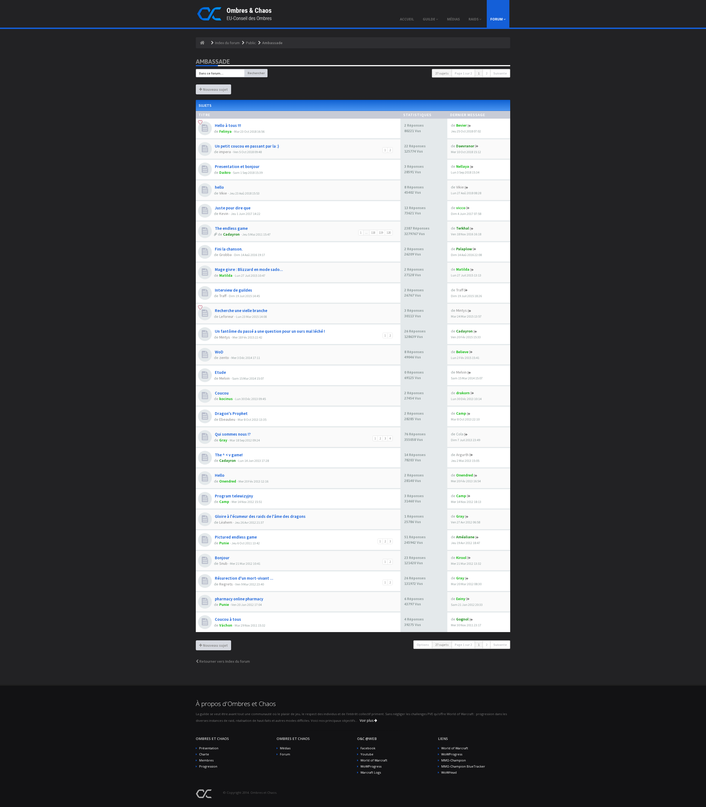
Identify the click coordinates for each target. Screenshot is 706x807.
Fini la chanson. (228, 249)
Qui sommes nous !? (232, 434)
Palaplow (464, 248)
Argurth (462, 454)
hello (219, 187)
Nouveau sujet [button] (215, 89)
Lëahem (225, 522)
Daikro (225, 172)
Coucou (221, 393)
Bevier (461, 125)
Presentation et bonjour (237, 166)
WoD (218, 352)
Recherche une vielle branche (240, 310)
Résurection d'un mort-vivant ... (243, 578)
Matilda (225, 275)
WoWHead (449, 772)
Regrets (226, 584)
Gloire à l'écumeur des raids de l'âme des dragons (260, 516)
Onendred (227, 481)
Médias (285, 748)
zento (224, 357)
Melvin (224, 378)
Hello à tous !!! (227, 125)
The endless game (231, 228)
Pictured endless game (235, 537)
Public (251, 42)
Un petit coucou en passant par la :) (246, 146)
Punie (224, 542)
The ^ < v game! (228, 454)
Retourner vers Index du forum (224, 661)
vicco (460, 207)
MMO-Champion (453, 760)
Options (423, 645)
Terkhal (462, 228)
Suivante (500, 73)
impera (225, 151)
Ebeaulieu (227, 419)
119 (381, 233)
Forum (285, 754)
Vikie (223, 193)
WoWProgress (370, 766)
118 (373, 233)
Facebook (367, 748)
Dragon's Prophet (231, 413)
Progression (208, 766)
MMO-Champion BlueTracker (463, 766)
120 (389, 233)
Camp (461, 413)
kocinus (226, 398)
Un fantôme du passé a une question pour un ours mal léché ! (269, 331)
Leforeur (226, 316)
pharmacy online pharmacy (238, 598)
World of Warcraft (373, 760)
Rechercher (256, 73)
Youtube (366, 754)
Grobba (225, 254)
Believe (462, 351)
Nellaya (462, 166)
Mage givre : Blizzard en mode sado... (248, 269)
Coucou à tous (227, 619)
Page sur (463, 73)
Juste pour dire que (232, 208)
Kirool (461, 557)
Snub (223, 563)
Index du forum (227, 42)
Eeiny (460, 598)
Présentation (208, 748)
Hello (219, 475)
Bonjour (221, 557)
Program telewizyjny (233, 496)
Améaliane (465, 536)
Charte (204, 754)
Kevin (223, 213)
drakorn (463, 392)
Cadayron (231, 234)
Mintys (461, 310)
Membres (206, 760)
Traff (222, 295)
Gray (223, 440)
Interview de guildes (233, 290)
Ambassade (272, 42)
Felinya (225, 131)
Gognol (462, 619)
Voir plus (367, 720)
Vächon (225, 625)
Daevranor (465, 145)
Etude (220, 372)
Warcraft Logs (370, 772)
